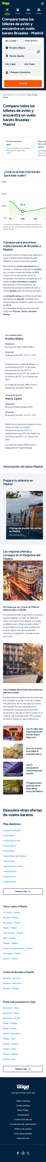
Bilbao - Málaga (10, 1023)
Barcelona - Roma (11, 1013)
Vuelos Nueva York (11, 840)
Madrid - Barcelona (11, 1033)
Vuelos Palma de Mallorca (14, 856)
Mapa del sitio (23, 1138)
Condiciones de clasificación (23, 1124)
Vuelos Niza (8, 835)
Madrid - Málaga (10, 1054)
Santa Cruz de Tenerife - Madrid (17, 948)
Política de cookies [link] (23, 1129)
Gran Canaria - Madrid (13, 933)
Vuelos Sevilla (9, 881)
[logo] (5, 3)
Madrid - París (9, 1059)
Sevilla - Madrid (10, 958)
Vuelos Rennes (10, 871)
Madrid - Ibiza (9, 1038)
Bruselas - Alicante (11, 978)
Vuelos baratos (23, 1105)
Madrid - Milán (9, 1049)
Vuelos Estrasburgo (11, 830)
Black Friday (23, 1110)
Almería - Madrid (10, 917)
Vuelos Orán (8, 851)
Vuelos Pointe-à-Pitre (13, 866)
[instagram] (23, 1153)
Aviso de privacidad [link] (23, 1133)
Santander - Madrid (12, 953)
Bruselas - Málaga (11, 988)
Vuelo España (8, 95)
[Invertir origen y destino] (38, 51)
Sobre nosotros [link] (23, 1101)
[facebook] (17, 1153)
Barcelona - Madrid (11, 923)
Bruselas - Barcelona (12, 983)
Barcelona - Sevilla (11, 1018)
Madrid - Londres (10, 1044)
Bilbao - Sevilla (10, 1028)
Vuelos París (8, 861)
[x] (28, 1153)
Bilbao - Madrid (10, 928)
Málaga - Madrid (10, 943)
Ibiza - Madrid (9, 938)
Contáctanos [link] (23, 1115)
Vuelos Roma (9, 876)
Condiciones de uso (23, 1119)
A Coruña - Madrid (11, 912)
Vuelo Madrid (19, 95)
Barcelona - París (10, 1008)
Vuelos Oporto (9, 846)
